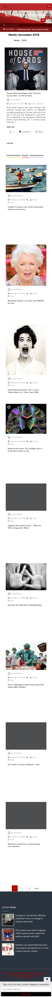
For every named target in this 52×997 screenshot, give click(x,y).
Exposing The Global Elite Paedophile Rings (25, 605)
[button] (43, 20)
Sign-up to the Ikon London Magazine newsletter (26, 984)
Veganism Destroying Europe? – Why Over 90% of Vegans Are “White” (24, 526)
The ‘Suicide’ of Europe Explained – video (24, 764)
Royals (25, 155)
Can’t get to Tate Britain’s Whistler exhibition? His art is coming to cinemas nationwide (30, 918)
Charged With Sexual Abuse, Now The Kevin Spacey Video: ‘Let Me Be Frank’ (24, 94)
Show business (37, 155)
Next (37, 888)
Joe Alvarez (17, 100)
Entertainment (14, 155)
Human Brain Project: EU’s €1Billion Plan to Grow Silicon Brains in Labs (25, 449)
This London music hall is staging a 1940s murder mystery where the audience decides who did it (30, 933)
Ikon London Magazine (25, 15)
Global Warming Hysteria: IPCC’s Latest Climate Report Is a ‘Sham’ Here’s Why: (23, 391)
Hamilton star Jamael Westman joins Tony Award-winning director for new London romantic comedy (31, 948)
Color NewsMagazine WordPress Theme (29, 974)
